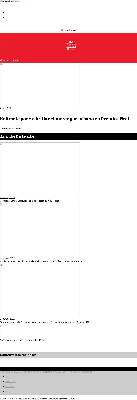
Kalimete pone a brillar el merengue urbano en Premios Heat (65, 119)
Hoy (7, 10)
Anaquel (10, 15)
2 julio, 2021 (6, 108)
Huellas (9, 17)
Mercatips (10, 12)
